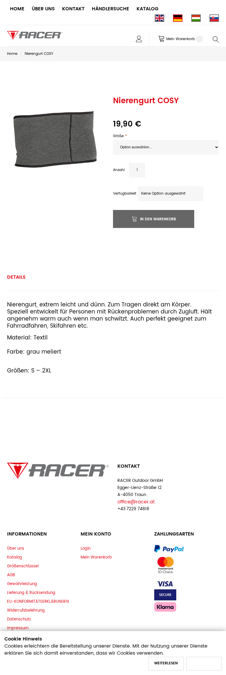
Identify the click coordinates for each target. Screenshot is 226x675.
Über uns (15, 548)
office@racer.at (136, 502)
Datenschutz (19, 619)
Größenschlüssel (23, 566)
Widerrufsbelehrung (26, 610)
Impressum (18, 628)
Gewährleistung (22, 584)
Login (86, 548)
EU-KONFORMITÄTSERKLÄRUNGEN (38, 601)
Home (12, 54)
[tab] (16, 277)
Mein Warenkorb (96, 557)
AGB (11, 575)
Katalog (14, 557)
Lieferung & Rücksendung (31, 592)
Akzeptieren (203, 663)
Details (16, 277)
